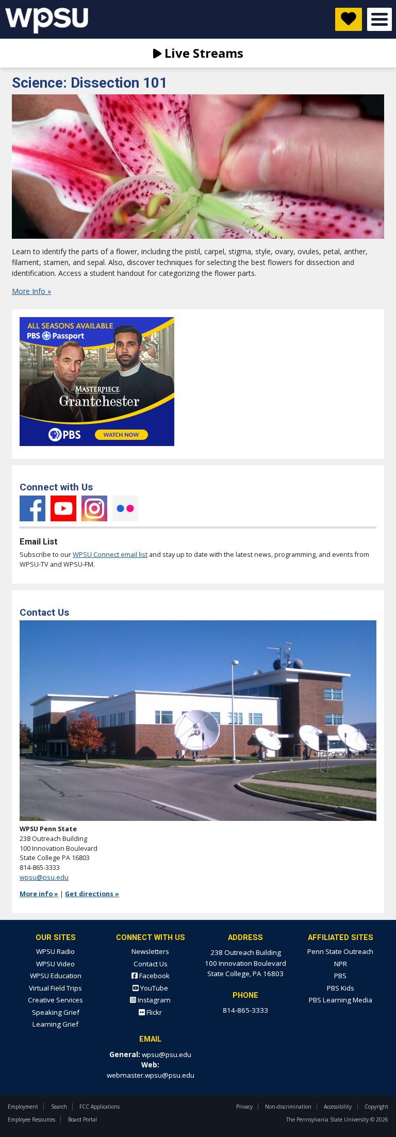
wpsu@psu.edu (44, 877)
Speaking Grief (55, 1012)
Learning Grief (55, 1024)
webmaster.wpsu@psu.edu (150, 1075)
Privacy (244, 1106)
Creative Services (55, 999)
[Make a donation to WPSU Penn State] (348, 19)
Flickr (125, 508)
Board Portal (82, 1119)
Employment (23, 1106)
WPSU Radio (55, 951)
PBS (340, 975)
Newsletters (150, 951)
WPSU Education (55, 975)
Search (59, 1106)
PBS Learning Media (340, 999)
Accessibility (338, 1106)
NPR (340, 963)
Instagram (94, 508)
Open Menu (379, 19)
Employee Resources (31, 1119)
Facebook (32, 508)
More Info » (31, 291)
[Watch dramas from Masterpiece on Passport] (97, 448)
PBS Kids (340, 988)
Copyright (376, 1106)
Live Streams (202, 52)
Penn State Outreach (340, 951)
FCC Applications (99, 1106)
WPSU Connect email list (110, 554)
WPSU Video (55, 963)
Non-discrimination (288, 1106)
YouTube (63, 508)
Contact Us (151, 963)
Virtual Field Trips (55, 988)
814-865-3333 (245, 1010)
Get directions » (92, 893)
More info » (39, 893)
